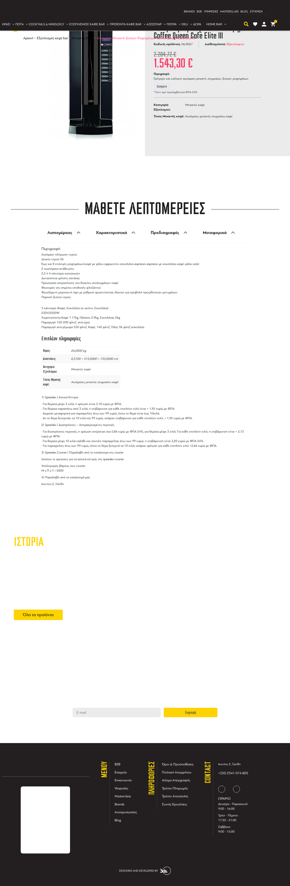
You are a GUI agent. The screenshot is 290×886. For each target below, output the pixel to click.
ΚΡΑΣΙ (6, 24)
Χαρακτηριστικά (111, 232)
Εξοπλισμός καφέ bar (52, 38)
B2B (199, 11)
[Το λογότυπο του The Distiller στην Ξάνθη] (142, 11)
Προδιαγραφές (165, 232)
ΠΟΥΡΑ (172, 24)
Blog (118, 820)
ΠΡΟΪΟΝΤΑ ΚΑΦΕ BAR (125, 24)
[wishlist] (255, 24)
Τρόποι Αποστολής (175, 796)
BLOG (244, 11)
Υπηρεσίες (121, 788)
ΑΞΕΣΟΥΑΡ (154, 24)
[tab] (62, 232)
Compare (162, 86)
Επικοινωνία (123, 780)
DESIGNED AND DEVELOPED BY (138, 870)
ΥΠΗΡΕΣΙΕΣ (211, 11)
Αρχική (28, 38)
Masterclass (123, 796)
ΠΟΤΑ (19, 24)
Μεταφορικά (215, 232)
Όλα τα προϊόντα (38, 614)
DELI (185, 24)
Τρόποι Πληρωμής (175, 788)
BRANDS (189, 11)
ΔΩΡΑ (197, 24)
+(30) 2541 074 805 (233, 773)
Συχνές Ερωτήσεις (174, 804)
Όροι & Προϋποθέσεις (178, 764)
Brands (119, 804)
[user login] (264, 24)
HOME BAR (214, 24)
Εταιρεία (121, 772)
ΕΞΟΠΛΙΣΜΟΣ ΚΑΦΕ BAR (87, 24)
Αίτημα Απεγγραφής (176, 780)
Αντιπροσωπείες (126, 812)
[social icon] (221, 789)
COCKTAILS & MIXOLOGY (46, 24)
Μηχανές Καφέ (83, 38)
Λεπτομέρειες (59, 232)
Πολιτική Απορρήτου (176, 772)
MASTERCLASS (229, 11)
